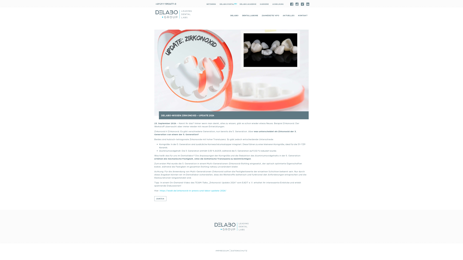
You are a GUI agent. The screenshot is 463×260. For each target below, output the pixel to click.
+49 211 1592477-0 (166, 3)
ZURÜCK (160, 199)
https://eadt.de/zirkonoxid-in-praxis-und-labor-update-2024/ (193, 190)
